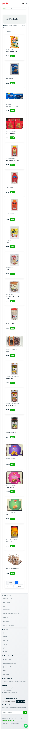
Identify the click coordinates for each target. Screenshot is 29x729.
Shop (5, 636)
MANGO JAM (9, 378)
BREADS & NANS (7, 610)
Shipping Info (8, 659)
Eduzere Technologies (8, 720)
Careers (6, 648)
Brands (6, 640)
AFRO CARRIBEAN (7, 598)
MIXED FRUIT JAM (11, 405)
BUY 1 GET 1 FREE (7, 617)
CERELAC (8, 269)
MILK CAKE (9, 460)
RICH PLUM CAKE (10, 133)
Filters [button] (9, 31)
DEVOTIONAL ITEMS (8, 625)
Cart (6, 651)
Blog (5, 644)
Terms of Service (15, 723)
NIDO (7, 242)
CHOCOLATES (6, 621)
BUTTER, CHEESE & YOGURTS (11, 613)
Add (13, 56)
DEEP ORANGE (10, 215)
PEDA (7, 514)
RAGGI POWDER (10, 324)
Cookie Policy (5, 725)
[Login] (23, 3)
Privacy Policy (5, 723)
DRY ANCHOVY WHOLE (12, 106)
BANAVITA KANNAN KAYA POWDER (12, 297)
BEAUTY (5, 606)
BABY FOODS (6, 602)
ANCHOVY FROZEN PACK (12, 569)
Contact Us (7, 674)
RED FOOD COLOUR (11, 187)
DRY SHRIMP (9, 79)
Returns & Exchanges (10, 663)
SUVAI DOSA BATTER (11, 51)
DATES (8, 351)
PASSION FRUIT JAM (11, 432)
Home (4, 8)
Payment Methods (10, 667)
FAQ (5, 670)
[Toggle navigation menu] (26, 3)
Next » (20, 586)
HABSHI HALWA (10, 487)
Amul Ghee (9, 541)
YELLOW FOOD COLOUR (12, 160)
